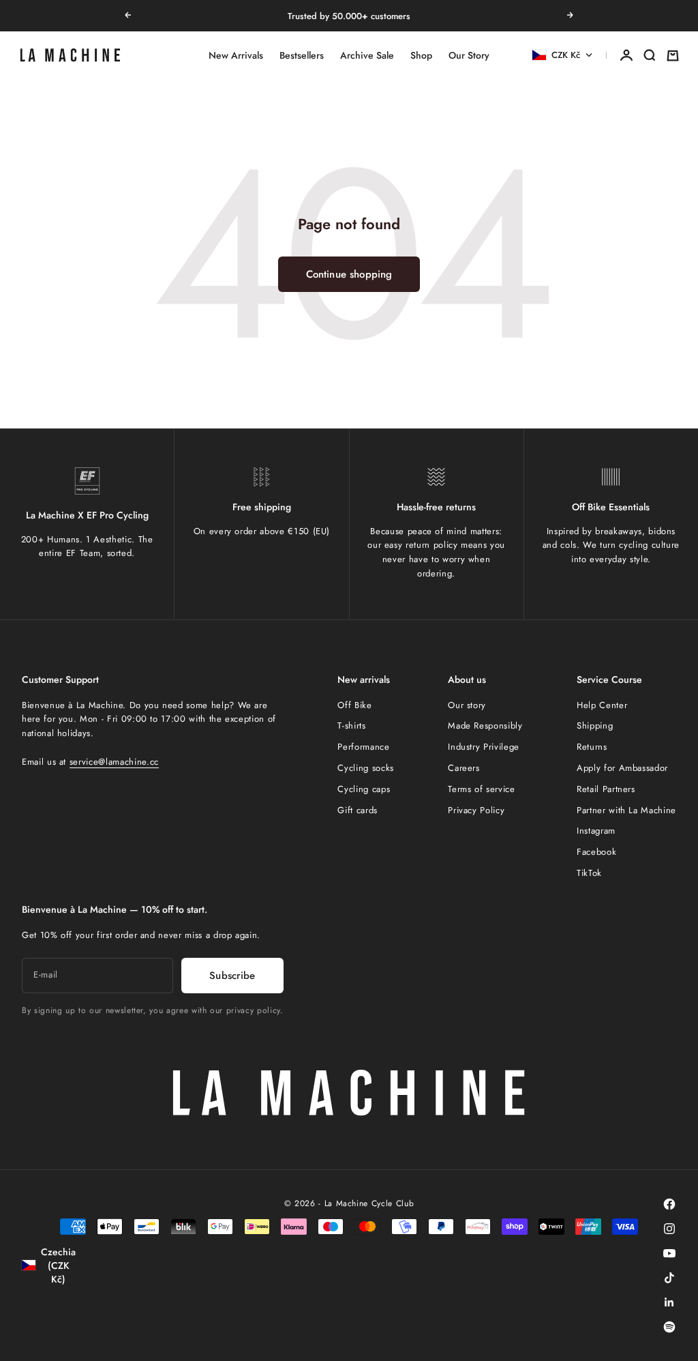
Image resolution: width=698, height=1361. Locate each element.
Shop (421, 55)
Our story (467, 705)
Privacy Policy (476, 810)
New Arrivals (236, 55)
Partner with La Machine (626, 810)
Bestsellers (301, 55)
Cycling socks (365, 767)
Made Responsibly (485, 725)
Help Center (602, 705)
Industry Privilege (483, 746)
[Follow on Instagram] (669, 1228)
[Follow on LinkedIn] (669, 1302)
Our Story (469, 55)
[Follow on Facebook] (669, 1204)
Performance (363, 746)
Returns (592, 746)
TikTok (589, 872)
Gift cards (357, 810)
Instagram (596, 830)
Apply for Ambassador (622, 767)
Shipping (595, 725)
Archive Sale (367, 55)
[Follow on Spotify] (669, 1327)
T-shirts (351, 725)
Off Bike (354, 705)
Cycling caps (363, 788)
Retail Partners (606, 788)
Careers (464, 767)
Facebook (596, 851)
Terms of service (481, 788)
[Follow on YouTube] (669, 1253)
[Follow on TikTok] (669, 1278)
